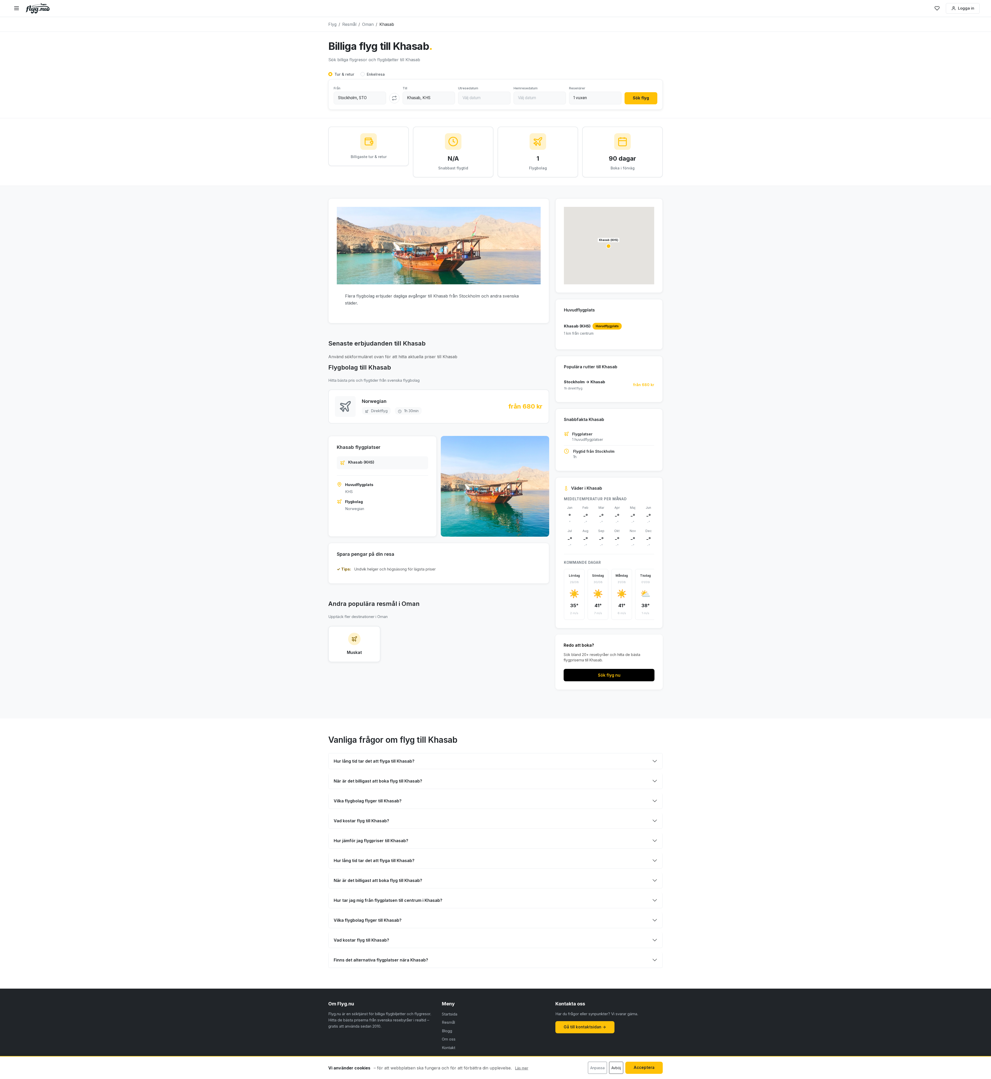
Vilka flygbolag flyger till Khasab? (368, 800)
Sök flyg (641, 98)
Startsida (449, 1014)
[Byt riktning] (394, 98)
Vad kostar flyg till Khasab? (361, 820)
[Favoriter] (937, 8)
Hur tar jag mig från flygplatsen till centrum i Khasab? (388, 900)
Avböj (616, 1068)
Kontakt (448, 1047)
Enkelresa (376, 74)
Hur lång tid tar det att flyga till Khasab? (374, 761)
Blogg (447, 1030)
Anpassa (597, 1068)
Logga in (966, 8)
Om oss (448, 1039)
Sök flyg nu (609, 675)
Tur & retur (344, 74)
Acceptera (644, 1067)
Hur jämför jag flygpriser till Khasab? (371, 840)
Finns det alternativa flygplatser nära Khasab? (381, 960)
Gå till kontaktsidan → (585, 1027)
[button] (608, 246)
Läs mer (521, 1068)
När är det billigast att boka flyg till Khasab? (378, 781)
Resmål (448, 1022)
